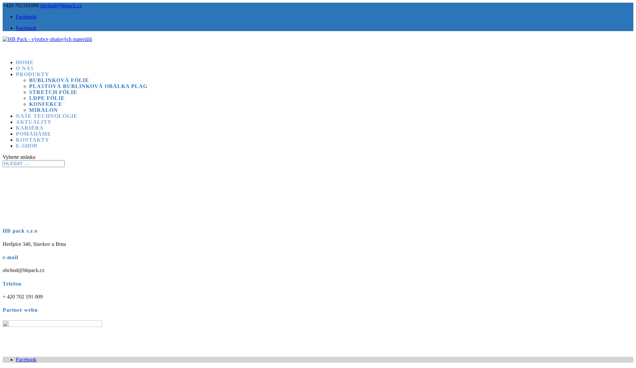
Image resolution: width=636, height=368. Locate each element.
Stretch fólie (53, 92)
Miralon (43, 110)
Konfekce (45, 104)
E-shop (26, 146)
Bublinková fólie (59, 80)
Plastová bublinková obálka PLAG (88, 86)
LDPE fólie (47, 98)
